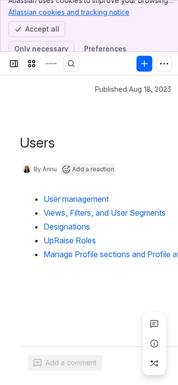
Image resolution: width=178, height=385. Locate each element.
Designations (67, 226)
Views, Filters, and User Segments (105, 213)
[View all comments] (154, 324)
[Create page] (154, 363)
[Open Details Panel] (154, 343)
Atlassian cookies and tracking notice (69, 12)
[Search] (71, 64)
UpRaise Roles (70, 240)
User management (76, 199)
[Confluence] (51, 64)
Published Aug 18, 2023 (133, 89)
